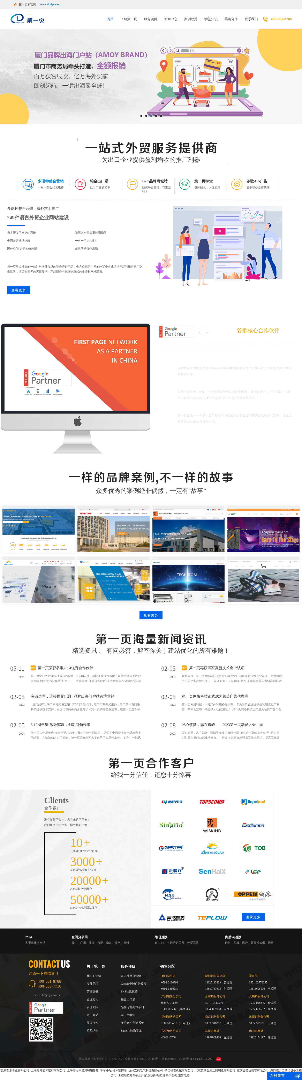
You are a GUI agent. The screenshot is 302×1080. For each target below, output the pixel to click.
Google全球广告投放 (133, 983)
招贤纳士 (92, 1030)
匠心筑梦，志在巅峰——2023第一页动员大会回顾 (222, 725)
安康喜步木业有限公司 (14, 1070)
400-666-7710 (49, 986)
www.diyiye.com (50, 4)
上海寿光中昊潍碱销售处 (83, 1070)
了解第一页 (129, 19)
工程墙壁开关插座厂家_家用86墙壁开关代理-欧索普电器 (154, 1075)
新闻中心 (170, 19)
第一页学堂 (128, 1015)
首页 (110, 19)
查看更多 (18, 290)
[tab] (46, 184)
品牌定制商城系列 (132, 1007)
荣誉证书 (92, 991)
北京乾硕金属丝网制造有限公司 (215, 1070)
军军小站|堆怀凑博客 (113, 1070)
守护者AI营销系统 (132, 1022)
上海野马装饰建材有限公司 (48, 1070)
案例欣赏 (190, 19)
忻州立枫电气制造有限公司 (145, 1070)
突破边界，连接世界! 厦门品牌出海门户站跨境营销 (72, 696)
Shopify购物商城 (131, 1030)
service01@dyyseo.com (47, 995)
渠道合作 (231, 19)
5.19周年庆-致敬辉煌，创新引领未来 (60, 725)
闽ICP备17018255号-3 (201, 1059)
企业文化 (92, 999)
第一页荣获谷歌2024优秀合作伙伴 (65, 668)
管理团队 (92, 1007)
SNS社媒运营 (129, 991)
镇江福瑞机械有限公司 (179, 1070)
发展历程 (92, 983)
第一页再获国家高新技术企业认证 (216, 668)
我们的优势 (94, 975)
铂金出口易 (128, 999)
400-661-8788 (281, 19)
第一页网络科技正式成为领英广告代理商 (215, 696)
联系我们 (251, 19)
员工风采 (92, 1015)
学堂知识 (211, 19)
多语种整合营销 (131, 975)
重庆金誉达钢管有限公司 (253, 1070)
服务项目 (150, 19)
